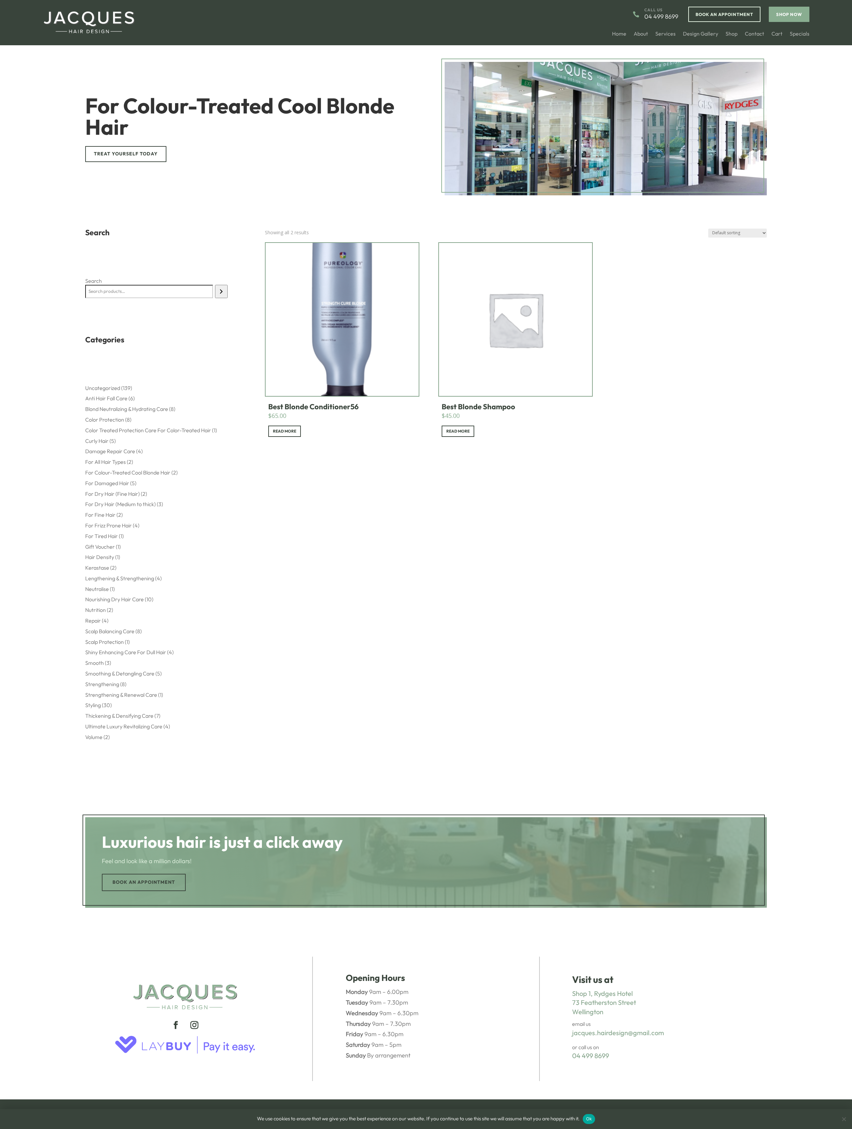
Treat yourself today (126, 154)
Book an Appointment (724, 14)
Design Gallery (700, 34)
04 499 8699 (590, 1055)
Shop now (789, 14)
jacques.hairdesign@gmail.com (618, 1033)
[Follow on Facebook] (176, 1025)
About (641, 34)
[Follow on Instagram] (194, 1025)
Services (665, 34)
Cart (776, 34)
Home (619, 34)
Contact (754, 34)
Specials (799, 34)
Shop (732, 34)
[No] (843, 1119)
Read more (284, 431)
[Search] (221, 291)
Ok (589, 1118)
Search (93, 281)
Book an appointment (143, 882)
